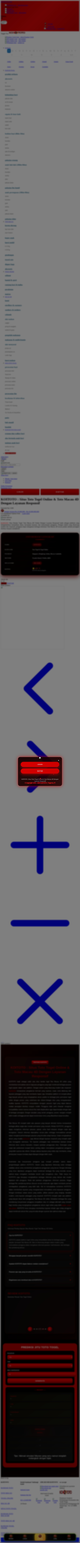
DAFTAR (40, 771)
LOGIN (40, 764)
